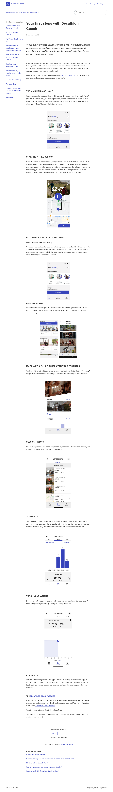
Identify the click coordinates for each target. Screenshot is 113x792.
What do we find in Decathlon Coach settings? (12, 57)
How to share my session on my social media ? (13, 73)
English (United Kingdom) (96, 787)
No (64, 733)
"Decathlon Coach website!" (45, 706)
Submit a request (92, 4)
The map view (11, 84)
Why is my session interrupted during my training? (44, 767)
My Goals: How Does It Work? (14, 40)
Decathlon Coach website (12, 33)
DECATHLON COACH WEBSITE (42, 696)
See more (9, 97)
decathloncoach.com (68, 75)
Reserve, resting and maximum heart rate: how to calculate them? (50, 759)
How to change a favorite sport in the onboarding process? (13, 48)
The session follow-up (13, 80)
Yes (52, 733)
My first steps (34, 12)
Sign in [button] (102, 4)
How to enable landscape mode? (12, 65)
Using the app (23, 12)
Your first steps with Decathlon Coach (13, 27)
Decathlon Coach (11, 12)
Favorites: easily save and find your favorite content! (13, 90)
